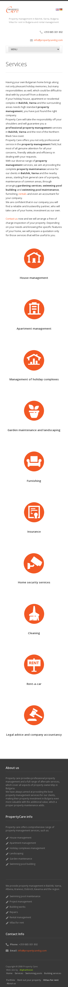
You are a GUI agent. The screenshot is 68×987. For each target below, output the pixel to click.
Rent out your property (29, 980)
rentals (23, 194)
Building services (52, 973)
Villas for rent (51, 980)
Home (9, 973)
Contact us (12, 218)
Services (19, 973)
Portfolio (10, 980)
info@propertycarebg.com (48, 40)
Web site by (12, 969)
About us (11, 983)
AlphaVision (26, 969)
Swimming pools (33, 973)
